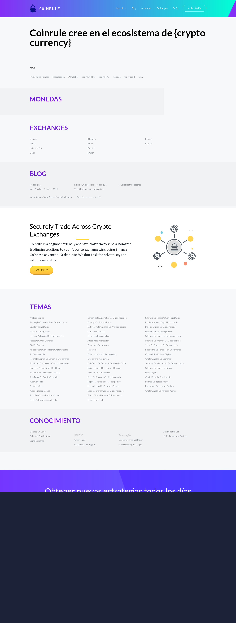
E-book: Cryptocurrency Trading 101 (90, 184)
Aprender (146, 8)
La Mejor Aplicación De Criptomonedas (47, 336)
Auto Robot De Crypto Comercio (44, 377)
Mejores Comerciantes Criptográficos (104, 381)
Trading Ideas (36, 184)
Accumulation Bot (171, 431)
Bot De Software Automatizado (43, 400)
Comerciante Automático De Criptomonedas (107, 318)
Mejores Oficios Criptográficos (158, 331)
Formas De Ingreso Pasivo (156, 381)
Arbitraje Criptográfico (39, 331)
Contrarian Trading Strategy (131, 440)
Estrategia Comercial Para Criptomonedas (48, 322)
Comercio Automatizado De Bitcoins (45, 368)
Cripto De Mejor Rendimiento (158, 377)
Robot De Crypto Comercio (41, 340)
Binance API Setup (38, 431)
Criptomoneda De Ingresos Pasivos (160, 391)
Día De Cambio (37, 345)
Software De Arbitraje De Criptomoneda (163, 340)
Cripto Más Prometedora (98, 345)
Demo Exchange (37, 441)
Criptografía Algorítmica (98, 359)
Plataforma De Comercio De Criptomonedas (49, 363)
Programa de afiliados (39, 77)
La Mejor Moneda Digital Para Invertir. (162, 322)
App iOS (117, 77)
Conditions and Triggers (84, 444)
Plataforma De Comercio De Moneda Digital (106, 363)
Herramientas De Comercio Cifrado (103, 386)
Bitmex (148, 139)
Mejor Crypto (151, 372)
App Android (129, 77)
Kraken (90, 152)
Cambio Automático (96, 331)
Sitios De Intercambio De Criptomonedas (105, 391)
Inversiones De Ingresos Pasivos (159, 386)
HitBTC (33, 143)
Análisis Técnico (37, 318)
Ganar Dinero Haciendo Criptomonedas (105, 395)
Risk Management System (175, 436)
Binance (33, 139)
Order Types (79, 440)
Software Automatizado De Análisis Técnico (106, 327)
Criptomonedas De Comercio (158, 359)
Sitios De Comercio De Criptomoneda (161, 345)
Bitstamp (91, 139)
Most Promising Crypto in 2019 (44, 189)
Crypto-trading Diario (39, 327)
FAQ (175, 8)
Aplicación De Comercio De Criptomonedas (49, 349)
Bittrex (90, 143)
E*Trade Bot (73, 77)
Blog (134, 8)
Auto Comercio (36, 381)
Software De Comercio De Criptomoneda (163, 336)
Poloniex (91, 148)
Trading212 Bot (88, 77)
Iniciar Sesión (194, 8)
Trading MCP (104, 77)
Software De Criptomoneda (99, 372)
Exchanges (162, 8)
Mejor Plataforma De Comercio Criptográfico (49, 359)
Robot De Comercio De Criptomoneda (104, 377)
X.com (140, 77)
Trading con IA (58, 77)
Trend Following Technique (130, 444)
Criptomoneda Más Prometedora (101, 354)
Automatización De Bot (40, 391)
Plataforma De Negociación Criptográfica (163, 349)
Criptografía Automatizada (99, 322)
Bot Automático (36, 386)
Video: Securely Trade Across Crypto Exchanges (51, 197)
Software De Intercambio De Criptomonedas (164, 363)
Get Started (41, 270)
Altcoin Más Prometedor (98, 340)
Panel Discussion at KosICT (89, 197)
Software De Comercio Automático (45, 372)
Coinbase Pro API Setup (40, 436)
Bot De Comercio (37, 354)
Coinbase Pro (36, 148)
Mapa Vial (91, 349)
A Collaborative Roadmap (130, 184)
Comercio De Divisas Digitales (159, 354)
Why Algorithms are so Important (89, 189)
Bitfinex (148, 143)
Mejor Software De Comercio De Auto (103, 368)
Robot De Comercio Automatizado (44, 395)
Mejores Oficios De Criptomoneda (160, 327)
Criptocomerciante (95, 400)
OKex (32, 152)
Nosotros (121, 8)
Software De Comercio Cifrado (158, 368)
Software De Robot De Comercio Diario (162, 318)
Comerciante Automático (98, 336)
